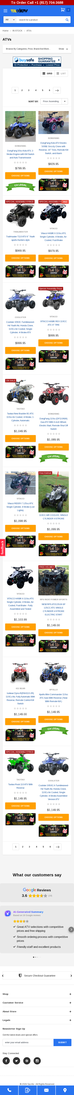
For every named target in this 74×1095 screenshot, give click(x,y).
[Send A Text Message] (28, 1090)
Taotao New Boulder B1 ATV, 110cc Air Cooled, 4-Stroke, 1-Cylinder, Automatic (20, 417)
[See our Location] (65, 1090)
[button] (37, 62)
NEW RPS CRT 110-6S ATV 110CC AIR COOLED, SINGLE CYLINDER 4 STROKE (53, 515)
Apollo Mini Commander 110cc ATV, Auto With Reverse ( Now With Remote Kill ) (53, 698)
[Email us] (46, 1090)
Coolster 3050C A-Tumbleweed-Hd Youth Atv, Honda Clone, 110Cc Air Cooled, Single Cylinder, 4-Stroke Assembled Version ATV (54, 792)
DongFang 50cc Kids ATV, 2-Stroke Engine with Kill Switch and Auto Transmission (20, 154)
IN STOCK (17, 31)
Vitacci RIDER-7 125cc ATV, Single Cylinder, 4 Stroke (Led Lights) (20, 507)
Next (57, 90)
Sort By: (33, 101)
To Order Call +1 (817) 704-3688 (37, 2)
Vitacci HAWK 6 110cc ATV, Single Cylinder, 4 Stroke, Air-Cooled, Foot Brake (53, 236)
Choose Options (20, 176)
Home (5, 31)
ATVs (29, 31)
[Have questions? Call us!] (9, 1090)
